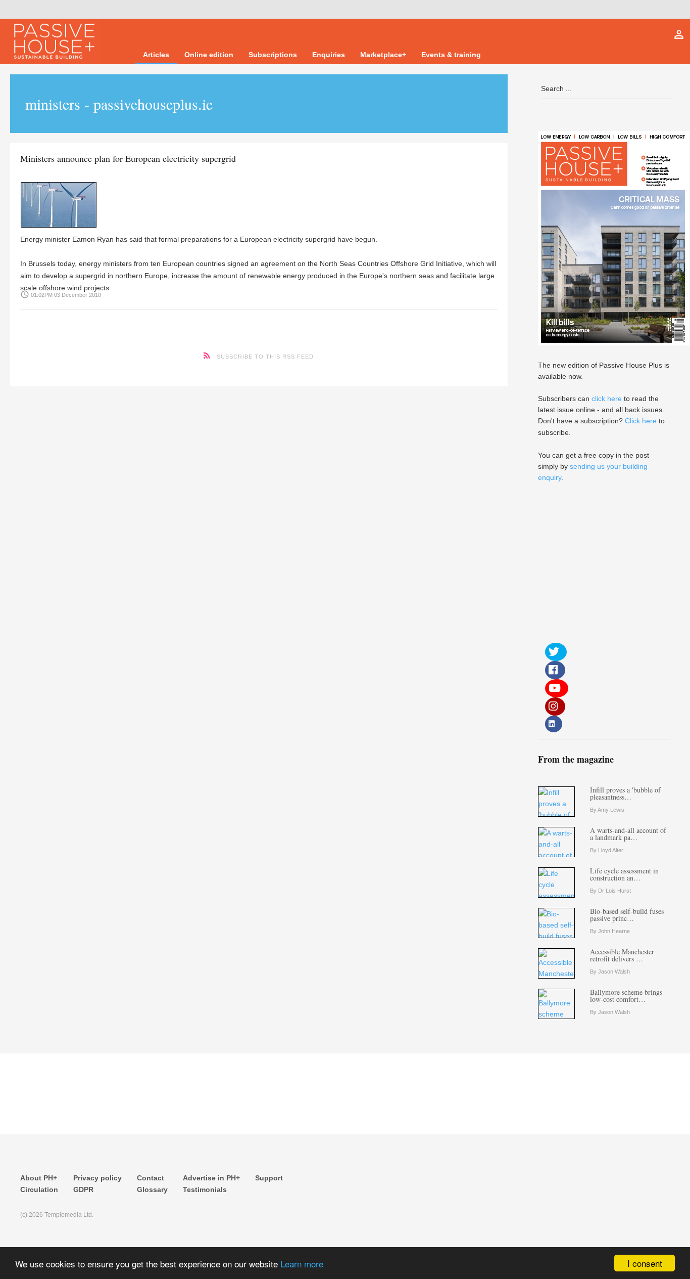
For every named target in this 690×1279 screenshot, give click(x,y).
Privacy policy (97, 1178)
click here (607, 398)
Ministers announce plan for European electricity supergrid (128, 158)
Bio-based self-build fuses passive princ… (627, 914)
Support (269, 1178)
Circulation (39, 1189)
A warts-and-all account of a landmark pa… (628, 833)
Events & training (451, 55)
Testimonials (205, 1189)
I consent (644, 1263)
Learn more (301, 1263)
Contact (150, 1178)
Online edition (208, 55)
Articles (156, 55)
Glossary (152, 1189)
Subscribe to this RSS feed (265, 357)
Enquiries (328, 55)
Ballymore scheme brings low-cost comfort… (626, 995)
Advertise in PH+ (211, 1178)
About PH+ (38, 1178)
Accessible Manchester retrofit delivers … (622, 955)
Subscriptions (273, 55)
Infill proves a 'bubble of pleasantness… (625, 793)
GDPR (83, 1189)
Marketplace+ (383, 55)
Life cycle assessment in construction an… (624, 874)
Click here (641, 421)
